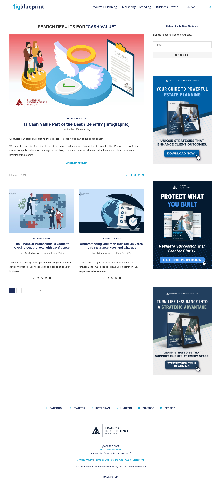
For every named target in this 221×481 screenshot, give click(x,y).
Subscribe (182, 55)
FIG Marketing (82, 129)
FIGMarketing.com (110, 449)
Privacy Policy (84, 459)
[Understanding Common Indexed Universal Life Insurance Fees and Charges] (111, 211)
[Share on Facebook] (131, 175)
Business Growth (167, 7)
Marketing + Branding (136, 7)
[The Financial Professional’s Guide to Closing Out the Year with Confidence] (41, 211)
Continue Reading (76, 163)
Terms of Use (101, 459)
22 (39, 290)
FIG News (189, 7)
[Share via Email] (143, 175)
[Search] (210, 7)
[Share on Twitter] (135, 175)
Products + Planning (104, 7)
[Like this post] (127, 175)
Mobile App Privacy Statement (127, 459)
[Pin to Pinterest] (139, 175)
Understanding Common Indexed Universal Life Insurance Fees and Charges (112, 245)
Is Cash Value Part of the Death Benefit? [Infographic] (77, 124)
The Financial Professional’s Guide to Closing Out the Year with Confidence (42, 245)
